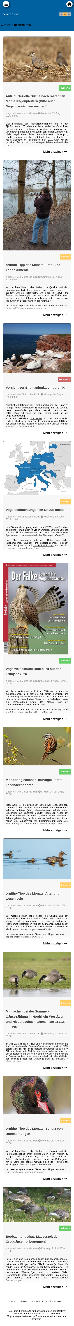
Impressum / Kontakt (40, 1301)
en (69, 14)
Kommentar (36, 418)
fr (61, 14)
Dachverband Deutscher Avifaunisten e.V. (40, 1312)
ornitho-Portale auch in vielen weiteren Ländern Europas (38, 530)
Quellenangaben (57, 1301)
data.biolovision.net (43, 545)
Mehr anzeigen (53, 151)
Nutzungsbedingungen (19, 1301)
